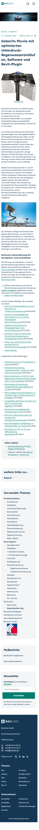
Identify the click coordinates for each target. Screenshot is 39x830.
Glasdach (11, 575)
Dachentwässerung (16, 446)
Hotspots (22, 770)
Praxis (3, 781)
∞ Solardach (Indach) (15, 552)
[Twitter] (16, 756)
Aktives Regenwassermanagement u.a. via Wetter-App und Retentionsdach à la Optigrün (20, 395)
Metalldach (11, 505)
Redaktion (13, 32)
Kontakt (4, 810)
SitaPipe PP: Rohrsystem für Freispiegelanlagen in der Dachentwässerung (16, 327)
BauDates (23, 778)
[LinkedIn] (24, 756)
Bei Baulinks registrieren (13, 655)
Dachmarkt (8, 602)
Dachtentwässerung (15, 565)
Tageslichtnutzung (14, 535)
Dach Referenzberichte (13, 618)
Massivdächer (12, 518)
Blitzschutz (11, 595)
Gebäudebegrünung (15, 525)
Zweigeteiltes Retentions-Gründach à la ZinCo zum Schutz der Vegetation (20, 403)
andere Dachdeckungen (16, 508)
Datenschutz (24, 803)
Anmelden (5, 803)
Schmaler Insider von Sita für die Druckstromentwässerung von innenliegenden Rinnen (18, 336)
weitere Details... (11, 350)
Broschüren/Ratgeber (12, 612)
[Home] (18, 723)
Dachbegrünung (13, 562)
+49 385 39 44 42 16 (12, 748)
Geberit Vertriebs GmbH (14, 295)
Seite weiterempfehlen (13, 661)
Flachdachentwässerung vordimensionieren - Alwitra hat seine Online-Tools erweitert (19, 370)
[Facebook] (20, 756)
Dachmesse (11, 605)
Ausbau (4, 774)
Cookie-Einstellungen (27, 806)
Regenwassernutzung (15, 532)
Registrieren (6, 806)
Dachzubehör (12, 512)
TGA (3, 778)
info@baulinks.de (12, 750)
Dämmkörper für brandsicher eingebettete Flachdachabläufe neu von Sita (19, 386)
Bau (2, 770)
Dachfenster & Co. (14, 578)
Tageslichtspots (13, 585)
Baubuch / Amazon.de (20, 455)
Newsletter (5, 799)
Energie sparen (25, 774)
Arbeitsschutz (12, 592)
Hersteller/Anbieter (12, 498)
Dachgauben (12, 582)
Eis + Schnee (12, 598)
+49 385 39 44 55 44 (12, 745)
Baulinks (4, 32)
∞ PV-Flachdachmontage (17, 555)
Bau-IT (4, 785)
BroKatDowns (24, 781)
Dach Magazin (10, 542)
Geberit (8, 478)
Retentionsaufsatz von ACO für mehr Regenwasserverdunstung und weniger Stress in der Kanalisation (20, 378)
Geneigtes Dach (13, 545)
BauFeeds (23, 785)
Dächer (30, 452)
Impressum (23, 799)
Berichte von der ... (11, 621)
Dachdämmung (13, 515)
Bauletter (7, 684)
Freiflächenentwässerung (20, 572)
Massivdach (12, 588)
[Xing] (28, 756)
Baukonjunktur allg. (15, 608)
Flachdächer (12, 522)
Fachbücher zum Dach (13, 615)
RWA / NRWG (12, 538)
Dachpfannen (12, 502)
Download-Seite (8, 270)
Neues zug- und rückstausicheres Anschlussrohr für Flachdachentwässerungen (18, 344)
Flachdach (11, 558)
